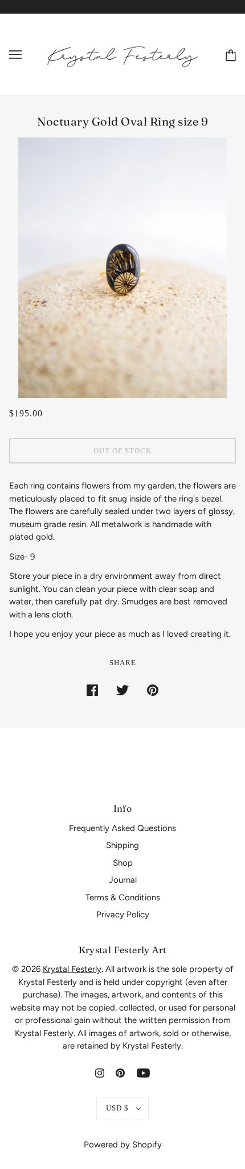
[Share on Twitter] (122, 690)
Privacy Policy (122, 914)
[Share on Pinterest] (153, 690)
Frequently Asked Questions (122, 828)
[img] (99, 1073)
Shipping (122, 845)
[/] (122, 54)
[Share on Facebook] (92, 690)
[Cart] (228, 54)
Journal (123, 880)
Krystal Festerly (72, 969)
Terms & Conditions (122, 897)
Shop (123, 863)
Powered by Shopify (123, 1144)
